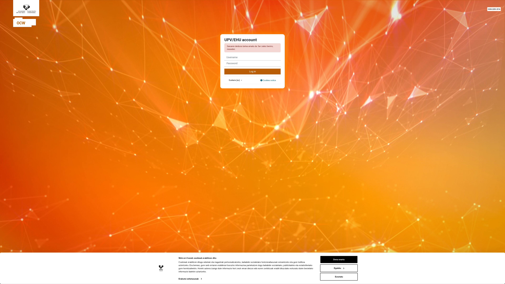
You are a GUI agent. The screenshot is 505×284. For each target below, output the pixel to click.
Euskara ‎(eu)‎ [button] (234, 80)
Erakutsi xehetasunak (189, 279)
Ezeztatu (339, 277)
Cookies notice (269, 80)
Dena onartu (339, 259)
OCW (21, 23)
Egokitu (337, 268)
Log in (252, 71)
